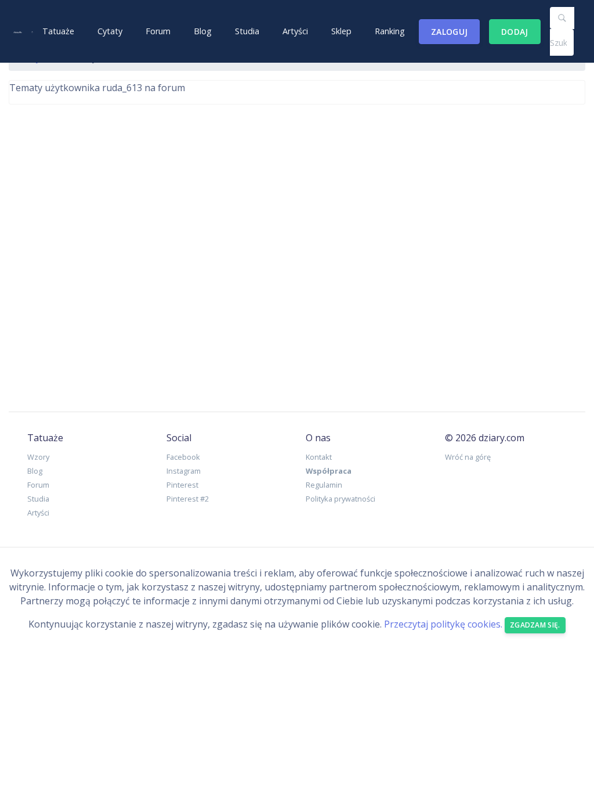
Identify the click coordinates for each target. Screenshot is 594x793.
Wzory (38, 457)
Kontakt (319, 457)
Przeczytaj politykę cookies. (443, 624)
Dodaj (514, 31)
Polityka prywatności (340, 498)
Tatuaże (58, 31)
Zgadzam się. (535, 625)
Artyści (295, 31)
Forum (158, 31)
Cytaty (109, 31)
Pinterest (182, 485)
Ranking (390, 31)
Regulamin (324, 485)
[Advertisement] (297, 248)
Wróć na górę (468, 457)
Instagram (183, 471)
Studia (247, 31)
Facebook (183, 457)
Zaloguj (449, 31)
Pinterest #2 (187, 498)
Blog (203, 31)
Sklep (341, 31)
